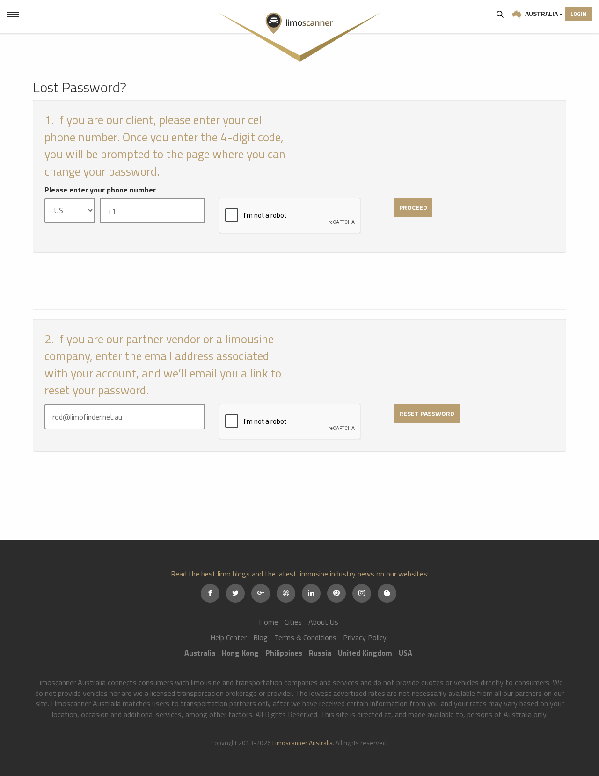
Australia (541, 13)
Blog (260, 637)
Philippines (283, 652)
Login (578, 13)
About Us (323, 622)
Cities (293, 622)
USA (405, 652)
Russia (320, 652)
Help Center (228, 637)
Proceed (413, 207)
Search (500, 14)
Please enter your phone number (100, 190)
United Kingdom (365, 652)
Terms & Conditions (305, 637)
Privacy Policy (365, 637)
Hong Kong (240, 652)
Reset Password (426, 413)
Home (268, 622)
